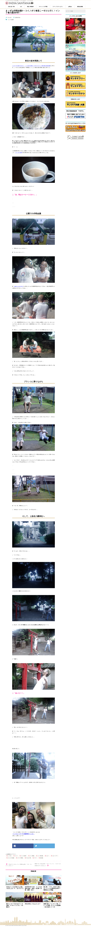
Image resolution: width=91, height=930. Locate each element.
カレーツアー (55, 855)
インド (16, 855)
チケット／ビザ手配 (43, 6)
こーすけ (9, 855)
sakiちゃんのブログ (18, 286)
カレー (47, 855)
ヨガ (21, 6)
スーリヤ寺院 (20, 857)
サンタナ (10, 17)
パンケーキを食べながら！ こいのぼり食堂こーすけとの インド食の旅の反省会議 (31, 65)
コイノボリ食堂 (18, 152)
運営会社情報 (80, 6)
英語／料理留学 (30, 6)
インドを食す (11, 19)
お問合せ (70, 6)
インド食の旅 (40, 855)
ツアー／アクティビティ (58, 6)
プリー (35, 857)
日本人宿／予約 (11, 6)
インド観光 (32, 855)
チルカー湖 (28, 857)
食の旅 (41, 857)
